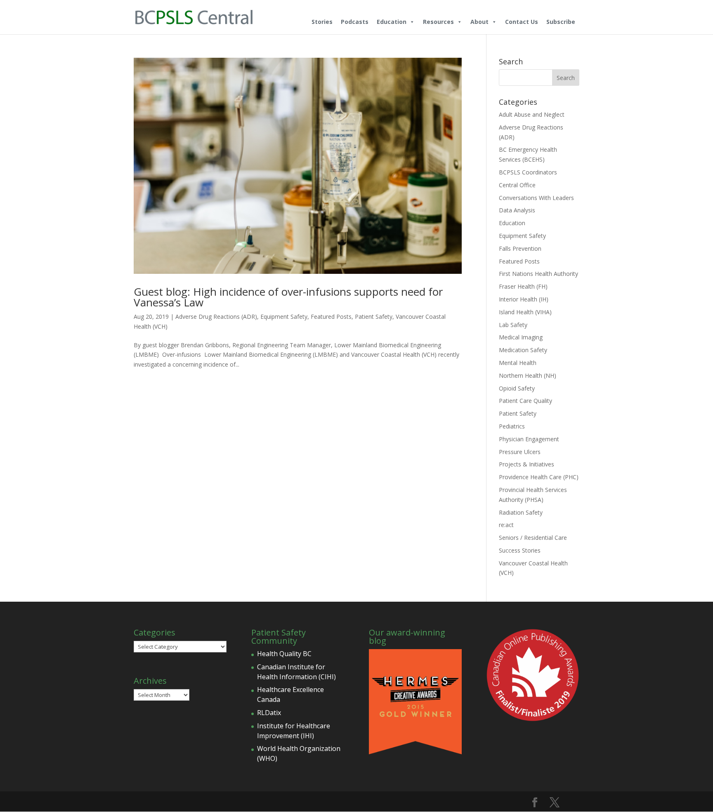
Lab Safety (513, 325)
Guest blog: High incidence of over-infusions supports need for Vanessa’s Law (288, 297)
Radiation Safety (521, 512)
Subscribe (560, 22)
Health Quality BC (284, 653)
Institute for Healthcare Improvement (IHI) (293, 730)
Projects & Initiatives (526, 464)
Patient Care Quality (525, 401)
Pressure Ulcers (520, 452)
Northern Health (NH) (527, 375)
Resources (438, 22)
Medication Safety (523, 350)
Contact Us (521, 22)
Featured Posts (331, 316)
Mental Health (517, 363)
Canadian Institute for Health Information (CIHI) (296, 671)
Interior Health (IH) (523, 299)
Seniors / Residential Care (533, 537)
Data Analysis (517, 210)
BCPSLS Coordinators (528, 172)
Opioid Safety (517, 388)
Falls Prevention (520, 248)
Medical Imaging (521, 337)
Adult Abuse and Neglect (531, 114)
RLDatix (269, 712)
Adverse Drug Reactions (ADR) (216, 316)
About (479, 22)
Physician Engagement (529, 439)
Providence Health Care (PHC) (538, 477)
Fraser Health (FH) (523, 286)
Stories (322, 22)
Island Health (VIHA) (525, 312)
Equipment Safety (283, 316)
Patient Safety (373, 316)
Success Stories (520, 550)
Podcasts (354, 22)
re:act (506, 525)
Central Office (517, 185)
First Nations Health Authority (538, 274)
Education (391, 22)
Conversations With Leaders (536, 198)
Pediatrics (512, 426)
